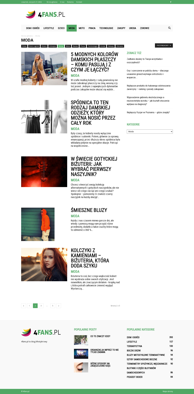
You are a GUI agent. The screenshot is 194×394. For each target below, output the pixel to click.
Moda (72, 28)
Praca (92, 28)
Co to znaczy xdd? (100, 336)
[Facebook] (171, 2)
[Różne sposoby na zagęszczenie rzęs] (81, 367)
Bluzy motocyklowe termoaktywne (146, 355)
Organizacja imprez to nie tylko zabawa (104, 351)
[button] (169, 28)
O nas (62, 2)
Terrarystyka (134, 346)
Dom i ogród (32, 28)
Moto (82, 28)
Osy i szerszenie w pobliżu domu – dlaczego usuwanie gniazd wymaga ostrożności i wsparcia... (148, 74)
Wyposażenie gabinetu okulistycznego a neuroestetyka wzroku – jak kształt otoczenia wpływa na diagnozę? (148, 101)
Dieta (24, 46)
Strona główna (52, 2)
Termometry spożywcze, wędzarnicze (147, 363)
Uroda (132, 28)
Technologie (106, 28)
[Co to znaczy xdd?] (81, 340)
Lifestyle (48, 28)
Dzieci (61, 28)
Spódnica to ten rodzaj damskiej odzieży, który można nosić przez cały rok (93, 113)
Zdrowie (144, 28)
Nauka (75, 46)
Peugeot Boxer (134, 377)
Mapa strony (168, 391)
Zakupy (121, 28)
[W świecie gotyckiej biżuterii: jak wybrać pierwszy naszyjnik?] (44, 171)
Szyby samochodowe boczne (142, 359)
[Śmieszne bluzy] (38, 224)
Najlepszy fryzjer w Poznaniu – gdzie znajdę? (148, 112)
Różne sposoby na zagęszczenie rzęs (100, 364)
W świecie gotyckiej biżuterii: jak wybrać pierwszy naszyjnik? (94, 166)
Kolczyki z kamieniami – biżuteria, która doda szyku (90, 258)
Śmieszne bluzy (89, 210)
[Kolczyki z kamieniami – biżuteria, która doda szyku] (44, 264)
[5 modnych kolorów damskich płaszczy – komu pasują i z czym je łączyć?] (44, 68)
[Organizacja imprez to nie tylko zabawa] (81, 354)
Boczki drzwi (134, 350)
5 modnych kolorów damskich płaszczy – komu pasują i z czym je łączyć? (94, 62)
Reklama (70, 2)
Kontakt (79, 2)
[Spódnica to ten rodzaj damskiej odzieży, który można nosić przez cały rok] (44, 116)
